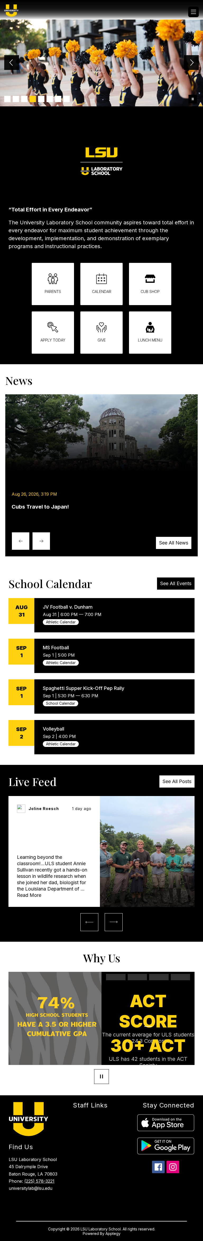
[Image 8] (66, 99)
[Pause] (101, 1077)
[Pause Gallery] (192, 99)
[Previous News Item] (21, 541)
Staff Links (90, 1105)
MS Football (56, 647)
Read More (29, 895)
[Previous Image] (11, 63)
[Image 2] (16, 99)
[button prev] (89, 922)
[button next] (114, 922)
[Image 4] (33, 99)
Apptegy (113, 1233)
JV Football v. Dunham (68, 607)
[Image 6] (50, 99)
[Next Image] (191, 63)
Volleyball (53, 729)
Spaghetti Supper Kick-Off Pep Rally (83, 688)
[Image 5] (41, 99)
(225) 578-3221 (39, 1181)
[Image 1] (7, 99)
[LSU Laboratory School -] (14, 12)
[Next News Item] (41, 541)
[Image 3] (24, 99)
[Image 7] (58, 99)
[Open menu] (193, 12)
